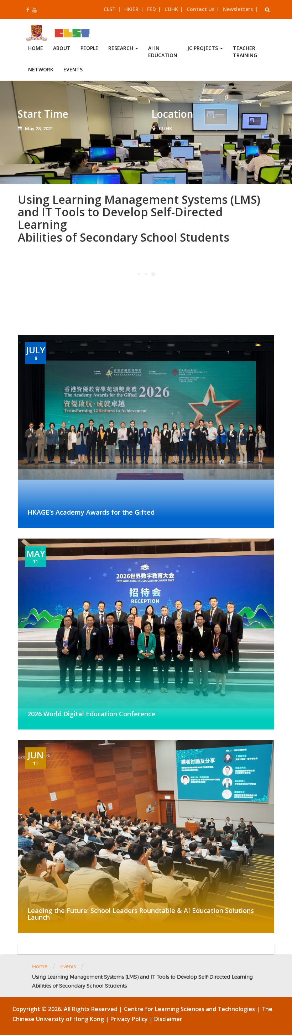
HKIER (131, 9)
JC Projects (203, 48)
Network (40, 69)
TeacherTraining (245, 52)
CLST (110, 9)
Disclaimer (168, 1019)
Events (73, 69)
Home (35, 48)
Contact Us (200, 9)
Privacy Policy (129, 1019)
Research (121, 48)
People (89, 48)
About (62, 48)
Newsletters (238, 9)
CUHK (171, 9)
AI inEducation (162, 52)
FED (151, 9)
